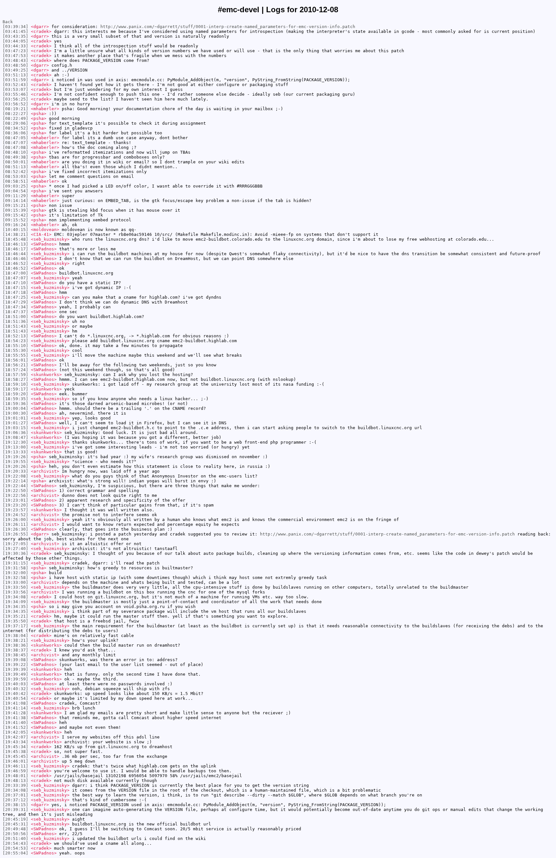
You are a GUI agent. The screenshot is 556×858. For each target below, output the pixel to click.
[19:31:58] (15, 567)
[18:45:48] (15, 239)
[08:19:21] (15, 108)
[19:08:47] (15, 437)
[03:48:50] (15, 65)
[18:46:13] (15, 244)
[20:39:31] (15, 809)
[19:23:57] (15, 509)
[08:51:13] (15, 166)
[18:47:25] (15, 297)
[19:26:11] (15, 524)
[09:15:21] (15, 205)
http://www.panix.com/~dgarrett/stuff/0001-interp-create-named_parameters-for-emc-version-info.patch (227, 26)
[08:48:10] (15, 152)
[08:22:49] (15, 118)
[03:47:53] (15, 55)
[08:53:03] (15, 176)
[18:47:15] (15, 287)
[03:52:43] (15, 84)
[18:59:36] (15, 403)
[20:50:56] (15, 833)
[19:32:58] (15, 577)
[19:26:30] (15, 529)
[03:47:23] (15, 50)
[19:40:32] (15, 688)
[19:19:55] (15, 461)
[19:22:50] (15, 490)
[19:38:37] (15, 650)
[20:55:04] (15, 853)
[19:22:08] (15, 476)
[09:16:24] (15, 224)
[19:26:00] (15, 519)
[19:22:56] (15, 495)
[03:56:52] (15, 103)
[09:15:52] (15, 219)
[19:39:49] (15, 674)
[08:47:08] (15, 147)
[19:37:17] (15, 625)
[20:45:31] (15, 824)
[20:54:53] (15, 848)
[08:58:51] (15, 181)
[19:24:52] (15, 514)
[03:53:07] (15, 89)
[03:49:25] (15, 70)
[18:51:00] (15, 316)
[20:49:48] (15, 828)
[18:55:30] (15, 350)
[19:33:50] (15, 587)
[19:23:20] (15, 505)
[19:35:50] (15, 621)
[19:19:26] (15, 456)
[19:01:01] (15, 418)
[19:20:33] (15, 471)
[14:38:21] (15, 234)
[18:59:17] (15, 389)
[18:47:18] (15, 292)
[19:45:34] (15, 746)
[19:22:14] (15, 480)
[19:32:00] (15, 572)
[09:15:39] (15, 210)
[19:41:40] (15, 722)
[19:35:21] (15, 616)
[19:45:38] (15, 751)
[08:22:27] (15, 113)
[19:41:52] (15, 727)
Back (8, 21)
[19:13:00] (15, 447)
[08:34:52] (15, 128)
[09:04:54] (15, 190)
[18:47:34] (15, 306)
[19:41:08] (15, 703)
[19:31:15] (15, 563)
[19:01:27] (15, 422)
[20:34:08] (15, 790)
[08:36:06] (15, 132)
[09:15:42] (15, 215)
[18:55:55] (15, 355)
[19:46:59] (15, 770)
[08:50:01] (15, 161)
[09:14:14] (15, 200)
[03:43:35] (15, 36)
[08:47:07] (15, 142)
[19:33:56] (15, 592)
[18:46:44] (15, 253)
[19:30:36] (15, 553)
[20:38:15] (15, 804)
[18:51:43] (15, 326)
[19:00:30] (15, 413)
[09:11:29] (15, 195)
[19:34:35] (15, 606)
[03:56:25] (15, 99)
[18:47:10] (15, 282)
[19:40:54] (15, 698)
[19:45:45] (15, 756)
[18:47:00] (15, 273)
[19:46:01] (15, 761)
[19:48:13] (15, 780)
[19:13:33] (15, 451)
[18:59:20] (15, 393)
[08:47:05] (15, 137)
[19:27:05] (15, 543)
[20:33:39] (15, 785)
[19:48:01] (15, 775)
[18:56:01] (15, 360)
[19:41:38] (15, 717)
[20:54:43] (15, 843)
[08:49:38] (15, 157)
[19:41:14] (15, 708)
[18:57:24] (15, 369)
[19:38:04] (15, 635)
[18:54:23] (15, 340)
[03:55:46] (15, 94)
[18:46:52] (15, 263)
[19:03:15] (15, 427)
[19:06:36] (15, 432)
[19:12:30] (15, 442)
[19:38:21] (15, 640)
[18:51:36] (15, 321)
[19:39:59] (15, 679)
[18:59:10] (15, 384)
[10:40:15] (15, 229)
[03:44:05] (15, 41)
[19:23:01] (15, 500)
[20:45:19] (15, 819)
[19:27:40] (15, 548)
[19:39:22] (15, 664)
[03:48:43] (15, 60)
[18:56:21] (15, 364)
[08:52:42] (15, 171)
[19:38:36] (15, 645)
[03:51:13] (15, 74)
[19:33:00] (15, 582)
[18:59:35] (15, 398)
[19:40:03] (15, 683)
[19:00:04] (15, 408)
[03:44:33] (15, 45)
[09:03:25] (15, 186)
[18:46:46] (15, 258)
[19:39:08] (15, 659)
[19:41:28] (15, 712)
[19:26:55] (15, 534)
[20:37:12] (15, 799)
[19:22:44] (15, 485)
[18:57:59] (15, 374)
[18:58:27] (15, 379)
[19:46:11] (15, 766)
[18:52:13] (15, 335)
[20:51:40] (15, 838)
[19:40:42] (15, 693)
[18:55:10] (15, 345)
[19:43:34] (15, 741)
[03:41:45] (15, 31)
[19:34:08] (15, 596)
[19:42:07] (15, 737)
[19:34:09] (15, 601)
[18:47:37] (15, 311)
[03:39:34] (15, 26)
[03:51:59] (15, 79)
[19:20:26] (15, 466)
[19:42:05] (15, 732)
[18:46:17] (15, 248)
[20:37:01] (15, 795)
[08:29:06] (15, 123)
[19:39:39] (15, 669)
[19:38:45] (15, 654)
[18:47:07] (15, 277)
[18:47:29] (15, 302)
